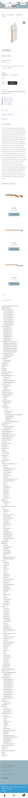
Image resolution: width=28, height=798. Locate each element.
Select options (14, 214)
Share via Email (8, 104)
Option (3, 73)
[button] (24, 22)
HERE (10, 68)
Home (4, 14)
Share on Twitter (8, 98)
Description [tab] (5, 110)
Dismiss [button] (4, 790)
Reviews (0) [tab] (4, 119)
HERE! (10, 788)
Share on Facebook (9, 100)
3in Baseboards (19, 14)
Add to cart (12, 83)
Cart (21, 794)
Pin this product (8, 102)
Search (14, 795)
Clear (16, 74)
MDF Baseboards (11, 14)
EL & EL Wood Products (20, 91)
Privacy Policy (5, 778)
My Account (4, 795)
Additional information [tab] (8, 114)
